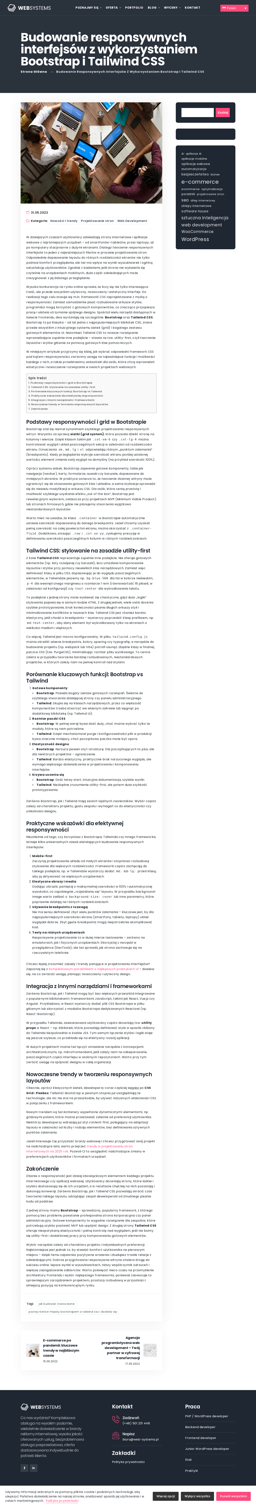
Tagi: (30, 1304)
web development (201, 225)
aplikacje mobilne (194, 159)
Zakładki (124, 1453)
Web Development (132, 221)
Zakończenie (39, 409)
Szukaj (223, 112)
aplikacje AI (193, 154)
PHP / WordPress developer (206, 1416)
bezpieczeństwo (195, 174)
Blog (152, 8)
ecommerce (190, 189)
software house (194, 211)
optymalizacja (212, 189)
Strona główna (34, 72)
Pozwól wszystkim (233, 1496)
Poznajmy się (87, 8)
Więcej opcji (165, 1496)
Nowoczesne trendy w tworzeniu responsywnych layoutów (69, 404)
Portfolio (134, 8)
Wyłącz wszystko (197, 1496)
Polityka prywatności (128, 1462)
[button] (234, 8)
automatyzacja (194, 169)
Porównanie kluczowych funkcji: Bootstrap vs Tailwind (66, 391)
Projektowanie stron (97, 221)
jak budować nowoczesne (57, 1304)
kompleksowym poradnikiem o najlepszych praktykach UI (94, 969)
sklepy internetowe (196, 206)
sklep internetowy (203, 200)
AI (182, 154)
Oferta (112, 8)
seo (185, 200)
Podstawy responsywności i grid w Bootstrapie (61, 383)
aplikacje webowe (195, 164)
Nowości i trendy (64, 221)
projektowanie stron (210, 194)
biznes (215, 174)
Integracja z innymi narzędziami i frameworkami (62, 400)
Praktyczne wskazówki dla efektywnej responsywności (67, 396)
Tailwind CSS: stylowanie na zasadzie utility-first (63, 387)
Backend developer (200, 1427)
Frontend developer (200, 1438)
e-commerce (200, 182)
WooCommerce (197, 231)
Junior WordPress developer (207, 1449)
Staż (188, 1460)
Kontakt (192, 8)
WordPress (195, 239)
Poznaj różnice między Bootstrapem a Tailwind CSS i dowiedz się (73, 1312)
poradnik (188, 194)
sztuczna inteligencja (205, 218)
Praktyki (191, 1471)
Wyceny (171, 8)
